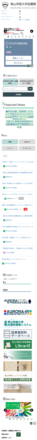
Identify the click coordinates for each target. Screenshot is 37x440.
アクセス (4, 14)
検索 (30, 89)
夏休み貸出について (9, 259)
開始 (28, 65)
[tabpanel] (18, 31)
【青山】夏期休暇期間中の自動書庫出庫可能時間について (19, 124)
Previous (5, 31)
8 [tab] (33, 36)
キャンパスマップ (6, 16)
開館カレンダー (18, 58)
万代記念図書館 (10, 252)
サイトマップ (5, 19)
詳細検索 (18, 94)
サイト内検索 (25, 19)
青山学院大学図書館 (11, 166)
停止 (32, 65)
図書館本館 (9, 177)
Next (31, 31)
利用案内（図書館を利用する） (12, 432)
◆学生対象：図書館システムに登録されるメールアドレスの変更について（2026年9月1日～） (19, 115)
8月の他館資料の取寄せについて (13, 227)
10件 (5, 156)
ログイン (4, 11)
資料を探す (5, 436)
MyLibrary (18, 63)
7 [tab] (31, 420)
